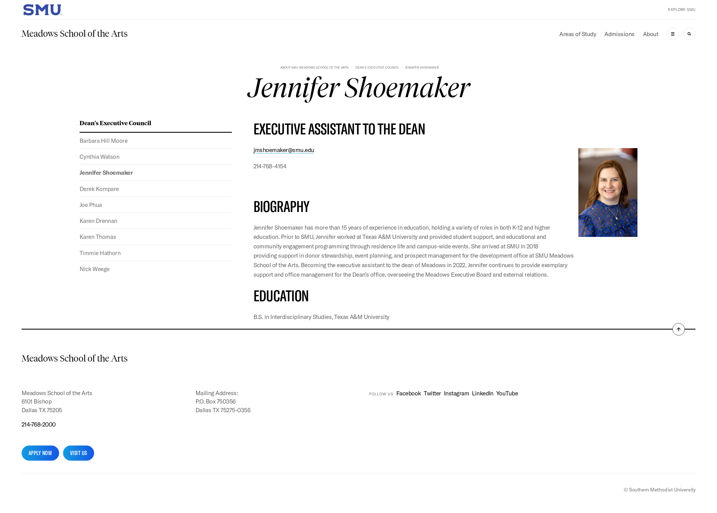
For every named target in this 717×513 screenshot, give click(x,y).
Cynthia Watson (100, 156)
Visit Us (78, 452)
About (650, 34)
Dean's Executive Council (377, 67)
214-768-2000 (39, 424)
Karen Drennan (98, 220)
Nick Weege (95, 268)
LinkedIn (482, 393)
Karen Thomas (98, 236)
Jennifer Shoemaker (106, 172)
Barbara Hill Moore (104, 140)
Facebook (408, 393)
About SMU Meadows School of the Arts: (314, 67)
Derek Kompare (99, 188)
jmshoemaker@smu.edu (283, 149)
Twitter (432, 393)
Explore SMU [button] (681, 9)
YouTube (507, 393)
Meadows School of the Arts (75, 33)
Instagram (456, 393)
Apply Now (40, 452)
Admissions (619, 34)
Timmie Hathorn (100, 252)
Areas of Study (577, 34)
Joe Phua (91, 204)
